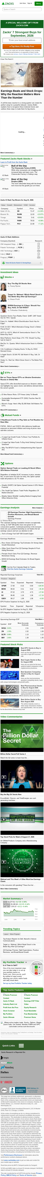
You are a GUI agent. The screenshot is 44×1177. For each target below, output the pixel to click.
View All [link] (39, 538)
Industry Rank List (10, 1004)
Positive (4, 579)
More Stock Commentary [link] (9, 366)
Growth (9, 205)
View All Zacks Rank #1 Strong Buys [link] (18, 263)
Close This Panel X (6, 59)
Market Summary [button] (12, 898)
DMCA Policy (11, 1175)
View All (39, 575)
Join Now (23, 3)
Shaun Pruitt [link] (15, 299)
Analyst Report (38, 244)
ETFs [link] (7, 372)
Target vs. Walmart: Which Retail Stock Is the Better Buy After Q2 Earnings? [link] (25, 295)
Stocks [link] (8, 277)
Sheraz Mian (7, 521)
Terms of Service (26, 1175)
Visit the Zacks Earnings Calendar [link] (20, 569)
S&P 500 (6, 906)
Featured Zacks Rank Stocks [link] (15, 158)
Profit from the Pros (10, 1007)
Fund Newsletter (30, 1011)
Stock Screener (9, 1011)
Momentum (18, 205)
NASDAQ (6, 904)
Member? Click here (29, 54)
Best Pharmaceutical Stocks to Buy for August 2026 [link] (31, 687)
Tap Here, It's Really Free (22, 46)
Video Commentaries (11, 717)
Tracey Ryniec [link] (15, 286)
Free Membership (30, 1014)
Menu (38, 4)
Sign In (29, 3)
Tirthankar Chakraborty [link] (18, 310)
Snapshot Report (38, 250)
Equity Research (30, 1007)
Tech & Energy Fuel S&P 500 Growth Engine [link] (17, 534)
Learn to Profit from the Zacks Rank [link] (13, 162)
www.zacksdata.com (11, 1160)
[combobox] (22, 568)
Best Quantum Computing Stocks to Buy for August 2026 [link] (31, 674)
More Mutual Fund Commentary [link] (11, 454)
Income (32, 205)
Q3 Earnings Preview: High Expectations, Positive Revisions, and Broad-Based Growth (25, 514)
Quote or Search (9, 9)
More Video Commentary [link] (9, 889)
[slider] (22, 132)
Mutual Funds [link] (12, 415)
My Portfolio (7, 1014)
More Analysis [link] (37, 508)
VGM (26, 205)
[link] (8, 4)
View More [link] (38, 619)
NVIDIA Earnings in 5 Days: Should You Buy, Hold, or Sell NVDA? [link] (24, 306)
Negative (12, 579)
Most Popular (15, 934)
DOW (5, 902)
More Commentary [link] (7, 153)
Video (26, 1004)
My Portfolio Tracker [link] (14, 962)
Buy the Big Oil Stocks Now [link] (19, 283)
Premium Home (30, 1017)
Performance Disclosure (13, 1155)
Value (3, 205)
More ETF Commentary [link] (8, 410)
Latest (6, 934)
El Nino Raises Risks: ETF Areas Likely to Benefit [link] (20, 394)
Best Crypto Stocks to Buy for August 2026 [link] (31, 661)
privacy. (16, 54)
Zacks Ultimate (8, 1017)
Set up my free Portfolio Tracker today (17, 983)
